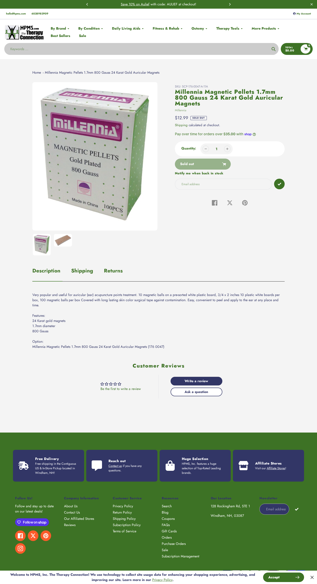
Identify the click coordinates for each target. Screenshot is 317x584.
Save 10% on (131, 4)
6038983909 (39, 14)
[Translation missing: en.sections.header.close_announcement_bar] (311, 4)
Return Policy (122, 512)
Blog (165, 512)
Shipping (181, 125)
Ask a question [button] (196, 391)
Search (167, 506)
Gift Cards (169, 531)
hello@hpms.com (16, 14)
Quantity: (188, 148)
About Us (70, 506)
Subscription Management (180, 556)
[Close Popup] (312, 577)
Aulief (145, 4)
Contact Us (72, 512)
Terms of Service (124, 531)
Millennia (180, 110)
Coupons (168, 518)
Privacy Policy (123, 506)
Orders (167, 537)
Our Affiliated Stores (79, 518)
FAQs (166, 524)
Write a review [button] (196, 381)
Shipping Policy (124, 518)
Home (36, 72)
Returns (113, 270)
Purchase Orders (174, 543)
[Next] (230, 4)
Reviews (69, 524)
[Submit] (296, 509)
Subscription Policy (127, 524)
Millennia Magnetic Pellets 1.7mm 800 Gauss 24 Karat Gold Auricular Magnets (102, 72)
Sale (165, 549)
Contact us (115, 466)
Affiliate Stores (276, 468)
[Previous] (87, 4)
